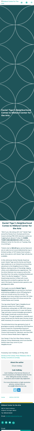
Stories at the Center (8, 355)
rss (13, 423)
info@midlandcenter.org (14, 416)
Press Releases (21, 355)
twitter (15, 390)
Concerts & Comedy (13, 357)
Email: (3, 428)
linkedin (18, 390)
